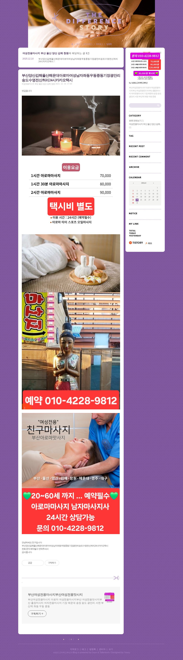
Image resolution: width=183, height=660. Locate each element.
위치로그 (99, 44)
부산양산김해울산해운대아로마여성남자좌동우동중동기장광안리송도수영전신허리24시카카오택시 (71, 77)
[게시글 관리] (40, 563)
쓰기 (111, 649)
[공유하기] (35, 563)
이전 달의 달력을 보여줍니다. (134, 183)
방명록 (109, 44)
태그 (78, 44)
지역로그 (74, 649)
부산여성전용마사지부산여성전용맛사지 (91, 22)
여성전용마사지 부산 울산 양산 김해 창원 (38, 84)
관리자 (102, 649)
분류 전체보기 (136, 120)
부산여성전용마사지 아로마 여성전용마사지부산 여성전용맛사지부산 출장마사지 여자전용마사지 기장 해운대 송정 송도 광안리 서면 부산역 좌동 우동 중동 (66, 603)
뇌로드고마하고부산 (62, 652)
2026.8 (143, 183)
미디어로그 (87, 44)
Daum (94, 652)
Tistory (127, 652)
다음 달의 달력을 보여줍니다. (154, 183)
